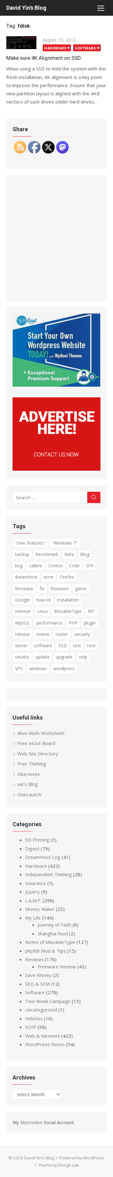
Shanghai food (53, 933)
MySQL (22, 623)
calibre (35, 566)
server (21, 645)
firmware (24, 588)
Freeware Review (57, 966)
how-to (43, 600)
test (77, 645)
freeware (60, 588)
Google (22, 600)
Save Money (38, 975)
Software (85, 48)
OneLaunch (29, 794)
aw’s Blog (27, 784)
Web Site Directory (37, 753)
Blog (84, 554)
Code (74, 566)
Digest (32, 848)
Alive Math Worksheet (41, 733)
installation (68, 600)
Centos (55, 566)
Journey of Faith (54, 925)
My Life (33, 918)
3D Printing (37, 840)
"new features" (30, 543)
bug (19, 566)
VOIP (30, 1027)
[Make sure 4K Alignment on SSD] (21, 42)
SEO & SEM (37, 984)
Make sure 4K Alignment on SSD (43, 58)
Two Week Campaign (48, 1001)
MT (91, 611)
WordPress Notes (45, 1044)
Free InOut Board (36, 743)
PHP (73, 623)
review (42, 634)
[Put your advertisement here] (56, 469)
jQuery (32, 891)
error (49, 577)
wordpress (64, 668)
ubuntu (22, 657)
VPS (19, 668)
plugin (90, 623)
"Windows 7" (65, 543)
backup (22, 554)
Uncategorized (41, 1009)
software (43, 645)
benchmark (47, 554)
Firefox (67, 577)
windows (38, 668)
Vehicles (34, 1018)
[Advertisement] (56, 237)
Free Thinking (31, 763)
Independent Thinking (48, 874)
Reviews (34, 959)
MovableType (68, 611)
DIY (89, 566)
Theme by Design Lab (58, 1165)
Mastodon (31, 1122)
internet (23, 611)
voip (83, 657)
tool (91, 645)
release (22, 634)
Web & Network (42, 1036)
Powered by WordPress (82, 1158)
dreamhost (26, 577)
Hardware (55, 48)
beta (69, 554)
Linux (42, 611)
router (62, 634)
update (42, 657)
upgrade (64, 657)
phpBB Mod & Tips (45, 951)
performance (49, 623)
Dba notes (28, 774)
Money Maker (40, 909)
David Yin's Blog (26, 7)
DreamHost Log (42, 857)
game (81, 588)
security (82, 634)
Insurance (35, 883)
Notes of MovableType (50, 942)
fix (42, 588)
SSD (62, 645)
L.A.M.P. (33, 900)
